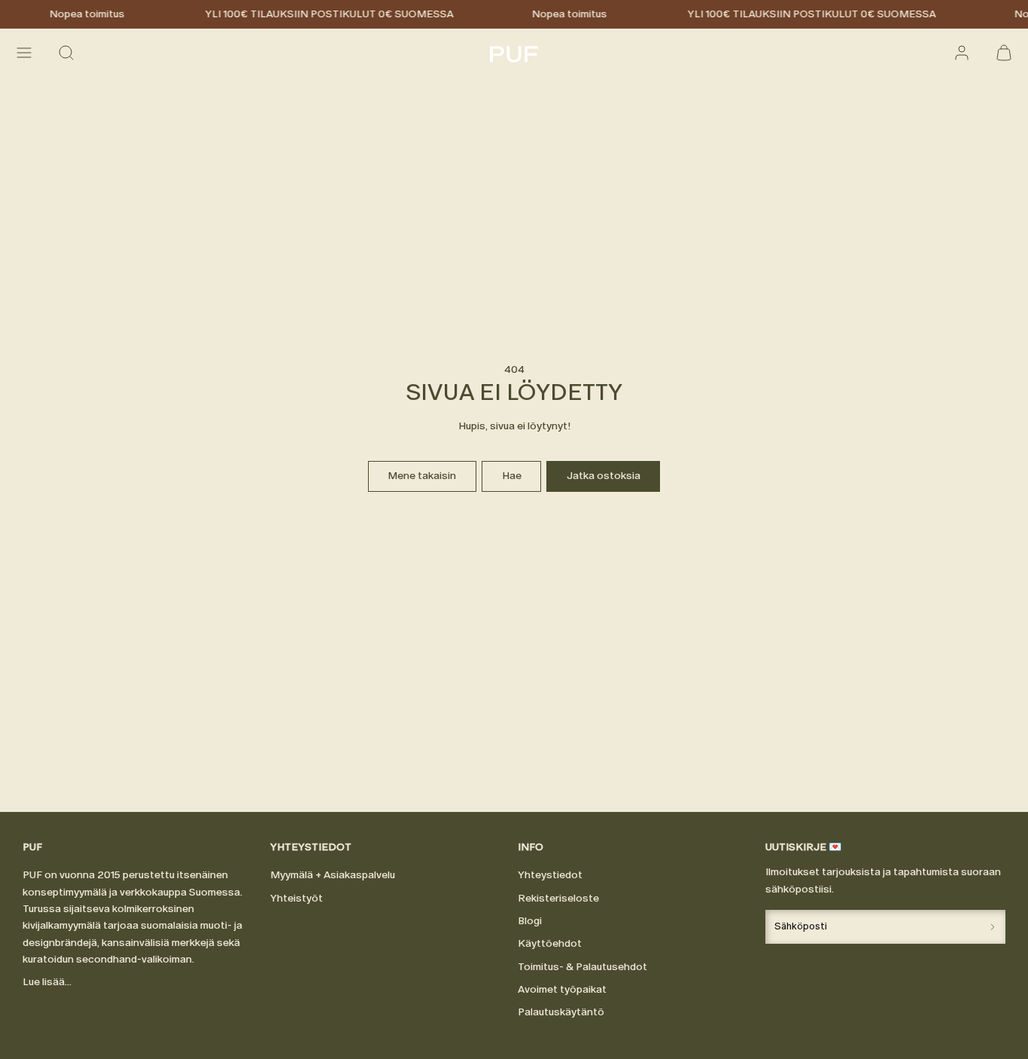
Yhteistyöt (296, 898)
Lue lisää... (47, 981)
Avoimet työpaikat (562, 989)
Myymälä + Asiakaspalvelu (332, 874)
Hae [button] (512, 475)
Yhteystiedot (550, 874)
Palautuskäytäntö (561, 1012)
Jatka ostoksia (603, 475)
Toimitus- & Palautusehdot (582, 966)
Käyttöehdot (550, 943)
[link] (962, 53)
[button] (24, 53)
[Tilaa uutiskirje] (992, 927)
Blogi (530, 920)
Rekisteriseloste (558, 898)
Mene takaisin (422, 475)
